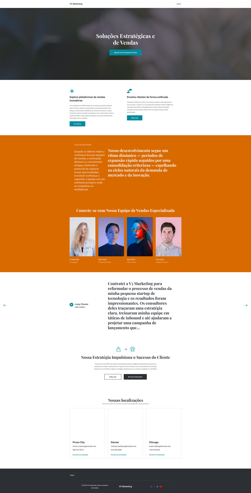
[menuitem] (178, 4)
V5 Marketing (76, 4)
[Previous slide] (5, 305)
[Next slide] (246, 305)
